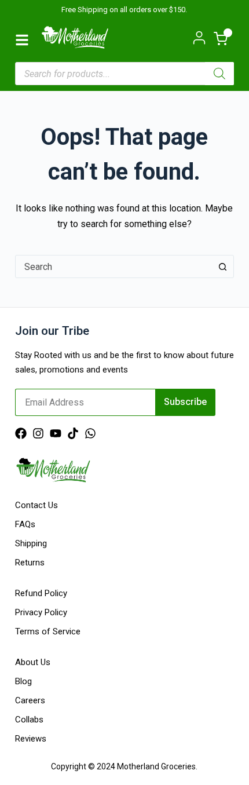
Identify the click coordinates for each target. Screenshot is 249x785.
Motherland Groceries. (157, 766)
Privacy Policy (41, 612)
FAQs (25, 524)
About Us (32, 662)
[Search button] (222, 266)
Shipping (31, 543)
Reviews (30, 738)
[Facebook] (21, 433)
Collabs (29, 719)
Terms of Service (47, 631)
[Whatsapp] (90, 433)
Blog (23, 681)
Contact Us (36, 505)
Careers (30, 700)
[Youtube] (55, 433)
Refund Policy (41, 593)
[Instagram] (38, 433)
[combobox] (113, 266)
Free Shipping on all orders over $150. (124, 9)
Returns (30, 562)
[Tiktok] (73, 433)
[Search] (219, 73)
